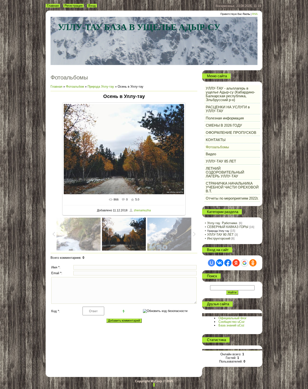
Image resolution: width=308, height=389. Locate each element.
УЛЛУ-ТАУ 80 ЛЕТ (220, 234)
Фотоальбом (75, 86)
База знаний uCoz (231, 325)
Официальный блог (232, 318)
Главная (53, 5)
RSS (254, 14)
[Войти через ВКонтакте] (219, 262)
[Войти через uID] (211, 262)
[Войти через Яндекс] (236, 262)
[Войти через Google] (244, 263)
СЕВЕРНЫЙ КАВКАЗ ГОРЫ (227, 227)
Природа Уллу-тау (101, 86)
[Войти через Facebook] (227, 262)
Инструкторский (218, 238)
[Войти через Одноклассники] (253, 262)
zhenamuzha (142, 210)
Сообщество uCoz (231, 322)
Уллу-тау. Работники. (222, 223)
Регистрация (73, 5)
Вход (92, 5)
